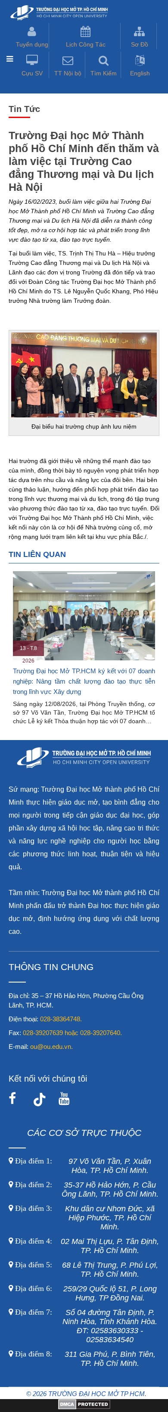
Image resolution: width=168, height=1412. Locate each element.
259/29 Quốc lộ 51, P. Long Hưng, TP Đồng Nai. (86, 1293)
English (140, 73)
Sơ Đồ (139, 44)
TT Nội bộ (67, 73)
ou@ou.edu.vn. (51, 1046)
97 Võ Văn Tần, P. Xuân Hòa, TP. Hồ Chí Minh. (82, 1166)
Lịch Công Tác (86, 44)
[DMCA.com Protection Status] (84, 1407)
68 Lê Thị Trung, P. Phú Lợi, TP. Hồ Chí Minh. (85, 1269)
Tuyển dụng (32, 44)
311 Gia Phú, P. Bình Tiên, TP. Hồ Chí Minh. (85, 1359)
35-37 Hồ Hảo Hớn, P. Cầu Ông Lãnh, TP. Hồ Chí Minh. (86, 1189)
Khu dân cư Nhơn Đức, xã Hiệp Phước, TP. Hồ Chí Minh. (84, 1217)
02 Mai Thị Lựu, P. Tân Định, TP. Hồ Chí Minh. (86, 1246)
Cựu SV (32, 73)
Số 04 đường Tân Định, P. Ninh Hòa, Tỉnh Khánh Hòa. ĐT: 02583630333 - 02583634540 (85, 1326)
